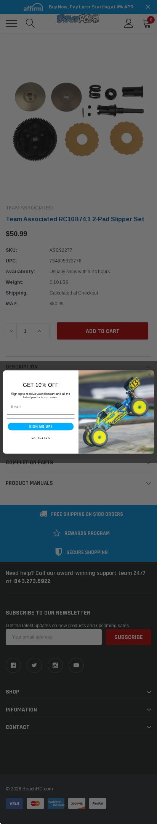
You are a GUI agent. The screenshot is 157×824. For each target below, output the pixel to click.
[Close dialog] (149, 374)
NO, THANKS (41, 438)
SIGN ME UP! (41, 426)
